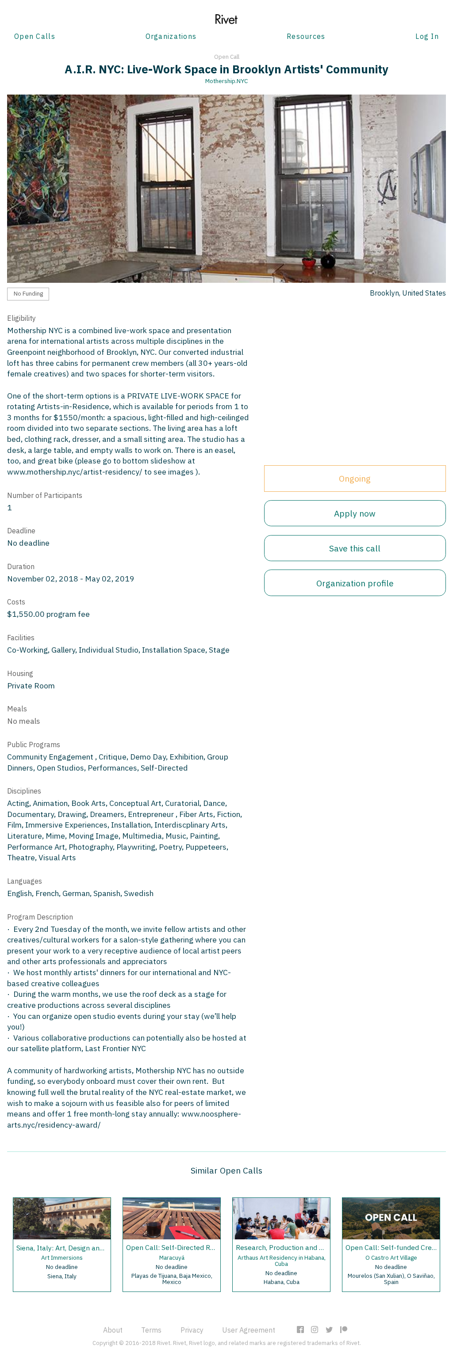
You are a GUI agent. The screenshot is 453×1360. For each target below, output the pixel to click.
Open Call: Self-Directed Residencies (184, 1247)
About (113, 1329)
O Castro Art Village (391, 1257)
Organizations (171, 36)
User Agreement (248, 1329)
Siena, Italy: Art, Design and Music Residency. (87, 1247)
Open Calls (34, 36)
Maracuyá (171, 1257)
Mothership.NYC (226, 81)
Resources (306, 36)
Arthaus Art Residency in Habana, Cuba (282, 1261)
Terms (151, 1329)
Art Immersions (62, 1257)
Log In (427, 36)
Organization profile (355, 583)
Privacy (191, 1329)
